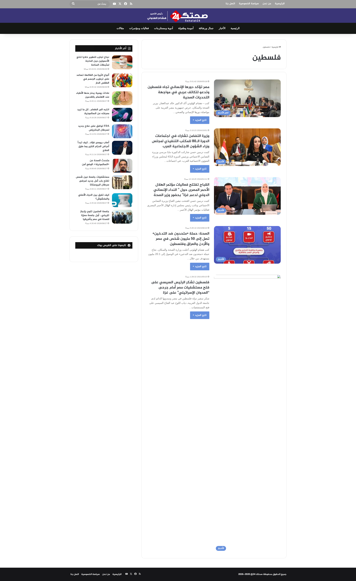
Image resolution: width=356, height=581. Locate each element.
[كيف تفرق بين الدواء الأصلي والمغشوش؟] (122, 200)
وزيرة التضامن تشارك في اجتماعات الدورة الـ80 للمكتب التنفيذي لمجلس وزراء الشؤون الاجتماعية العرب (180, 141)
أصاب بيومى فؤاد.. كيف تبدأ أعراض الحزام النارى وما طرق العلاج (93, 146)
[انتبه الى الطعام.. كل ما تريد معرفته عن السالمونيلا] (122, 115)
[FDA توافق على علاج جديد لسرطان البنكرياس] (122, 131)
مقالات (120, 28)
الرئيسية (280, 3)
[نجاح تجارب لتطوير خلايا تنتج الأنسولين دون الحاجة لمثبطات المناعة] (122, 62)
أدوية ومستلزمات (163, 28)
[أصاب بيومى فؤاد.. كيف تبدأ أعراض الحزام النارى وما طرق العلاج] (122, 148)
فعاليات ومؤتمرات (139, 28)
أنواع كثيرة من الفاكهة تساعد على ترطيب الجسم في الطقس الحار (92, 79)
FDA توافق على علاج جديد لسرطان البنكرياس (93, 128)
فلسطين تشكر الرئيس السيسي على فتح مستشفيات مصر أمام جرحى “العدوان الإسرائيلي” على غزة (180, 287)
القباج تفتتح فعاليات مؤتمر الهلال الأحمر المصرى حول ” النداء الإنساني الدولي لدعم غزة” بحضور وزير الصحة (181, 190)
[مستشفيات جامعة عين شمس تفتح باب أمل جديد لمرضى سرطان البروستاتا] (122, 182)
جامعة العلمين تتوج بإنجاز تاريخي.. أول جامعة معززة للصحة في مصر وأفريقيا (94, 215)
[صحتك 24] (178, 15)
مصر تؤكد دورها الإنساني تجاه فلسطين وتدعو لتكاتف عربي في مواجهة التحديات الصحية (178, 92)
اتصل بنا (230, 3)
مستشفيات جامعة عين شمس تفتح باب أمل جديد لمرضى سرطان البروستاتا (92, 181)
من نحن (267, 3)
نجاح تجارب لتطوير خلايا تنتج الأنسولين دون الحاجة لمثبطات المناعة (93, 61)
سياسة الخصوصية (249, 3)
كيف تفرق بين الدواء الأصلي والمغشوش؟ (93, 197)
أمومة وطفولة (186, 28)
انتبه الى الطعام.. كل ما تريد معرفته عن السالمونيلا (93, 111)
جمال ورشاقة (206, 28)
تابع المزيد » (200, 120)
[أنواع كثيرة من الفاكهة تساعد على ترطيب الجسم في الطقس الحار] (122, 80)
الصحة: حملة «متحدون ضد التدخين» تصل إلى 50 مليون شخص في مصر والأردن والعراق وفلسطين (181, 239)
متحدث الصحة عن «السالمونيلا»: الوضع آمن (95, 162)
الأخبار (222, 28)
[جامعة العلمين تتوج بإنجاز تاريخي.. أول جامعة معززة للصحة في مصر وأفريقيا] (122, 217)
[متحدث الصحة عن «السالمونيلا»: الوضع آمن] (122, 166)
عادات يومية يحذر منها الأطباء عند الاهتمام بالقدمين (92, 95)
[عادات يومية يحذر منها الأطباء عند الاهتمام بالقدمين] (122, 98)
